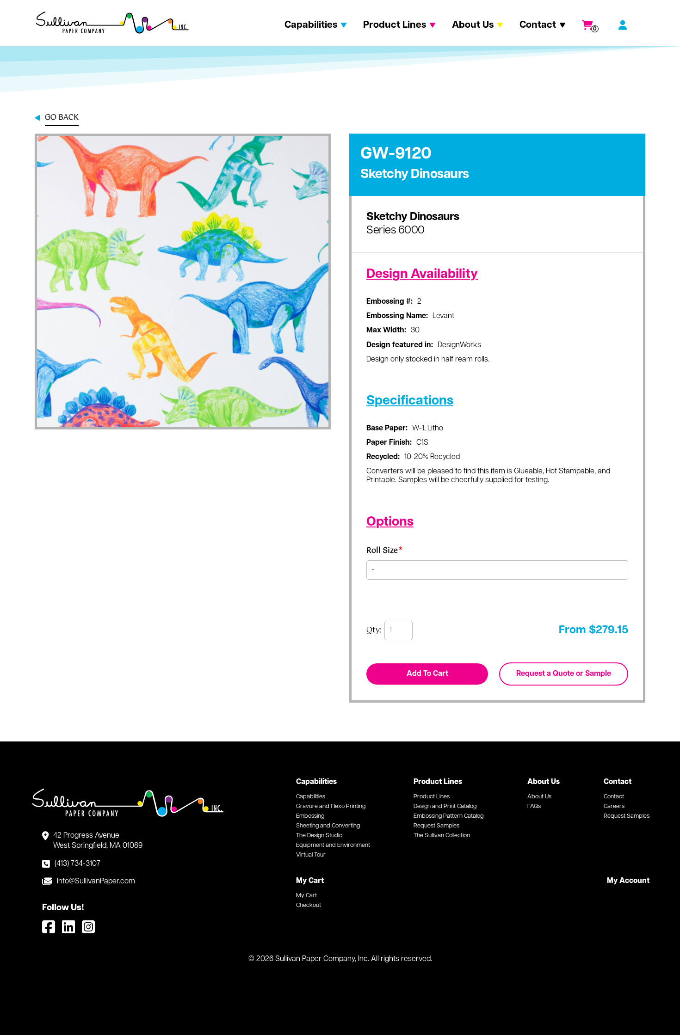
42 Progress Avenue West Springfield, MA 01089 (97, 841)
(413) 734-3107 (77, 864)
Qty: (374, 630)
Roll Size (384, 552)
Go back (62, 118)
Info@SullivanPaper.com (96, 881)
